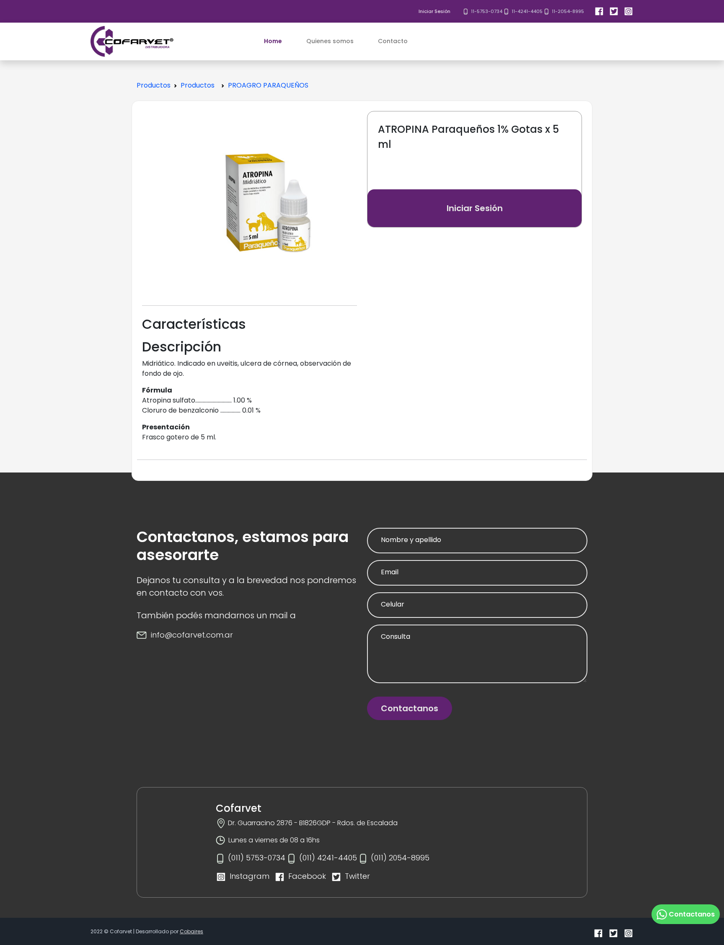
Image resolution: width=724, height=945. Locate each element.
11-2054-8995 (568, 11)
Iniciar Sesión (434, 11)
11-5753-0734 (486, 11)
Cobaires (191, 931)
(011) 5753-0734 (256, 857)
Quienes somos (330, 41)
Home (273, 41)
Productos (154, 85)
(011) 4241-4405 (328, 857)
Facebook (307, 876)
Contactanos (409, 708)
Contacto (393, 41)
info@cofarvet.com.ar (192, 635)
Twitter (357, 876)
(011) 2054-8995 (400, 857)
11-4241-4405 (527, 11)
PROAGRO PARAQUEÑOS (268, 85)
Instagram (249, 876)
